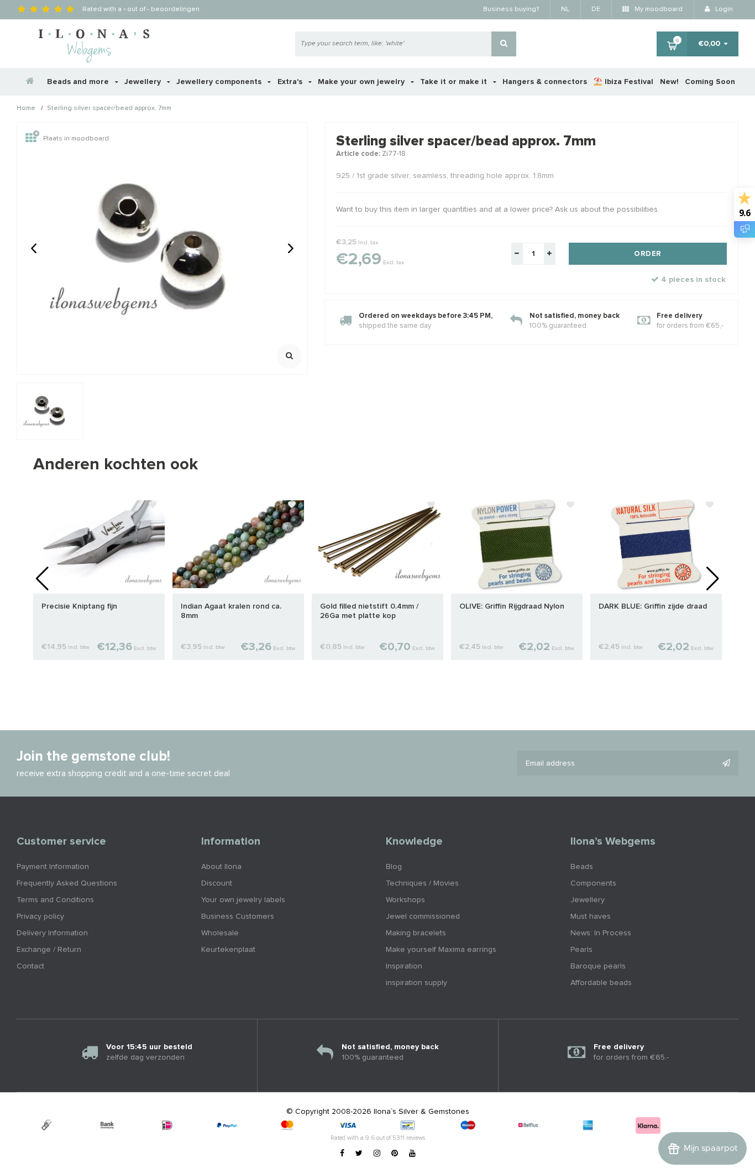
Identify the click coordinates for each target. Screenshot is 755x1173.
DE (595, 9)
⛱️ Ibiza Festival (623, 82)
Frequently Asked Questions (67, 883)
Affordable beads (601, 983)
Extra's (291, 82)
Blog (394, 867)
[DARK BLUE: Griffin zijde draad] (656, 544)
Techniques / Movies (422, 883)
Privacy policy (40, 916)
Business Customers (237, 916)
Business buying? (511, 9)
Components (593, 883)
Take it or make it (454, 82)
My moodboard (658, 9)
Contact (30, 966)
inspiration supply (416, 983)
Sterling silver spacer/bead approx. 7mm (109, 109)
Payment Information (53, 867)
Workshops (405, 900)
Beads (581, 867)
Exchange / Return (49, 950)
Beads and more (79, 82)
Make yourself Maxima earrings (441, 950)
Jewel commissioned (423, 916)
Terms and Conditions (55, 900)
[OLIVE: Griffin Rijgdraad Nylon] (517, 544)
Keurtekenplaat (228, 950)
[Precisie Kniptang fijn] (99, 544)
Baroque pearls (598, 966)
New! (669, 82)
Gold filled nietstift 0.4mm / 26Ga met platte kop (369, 611)
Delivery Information (52, 933)
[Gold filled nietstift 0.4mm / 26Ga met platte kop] (377, 544)
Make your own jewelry (362, 82)
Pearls (581, 950)
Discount (216, 883)
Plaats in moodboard (76, 138)
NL (565, 9)
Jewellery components (220, 82)
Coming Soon (710, 82)
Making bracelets (416, 933)
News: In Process (600, 933)
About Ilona (221, 867)
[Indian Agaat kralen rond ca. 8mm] (238, 544)
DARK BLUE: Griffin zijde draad (653, 606)
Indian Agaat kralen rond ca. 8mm (231, 611)
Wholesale (220, 933)
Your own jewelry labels (243, 900)
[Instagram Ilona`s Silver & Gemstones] (377, 1153)
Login (723, 9)
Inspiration (404, 966)
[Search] (503, 44)
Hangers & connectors (544, 82)
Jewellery (143, 82)
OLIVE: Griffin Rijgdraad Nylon (511, 606)
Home (26, 109)
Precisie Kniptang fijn (79, 606)
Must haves (590, 916)
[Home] (30, 82)
